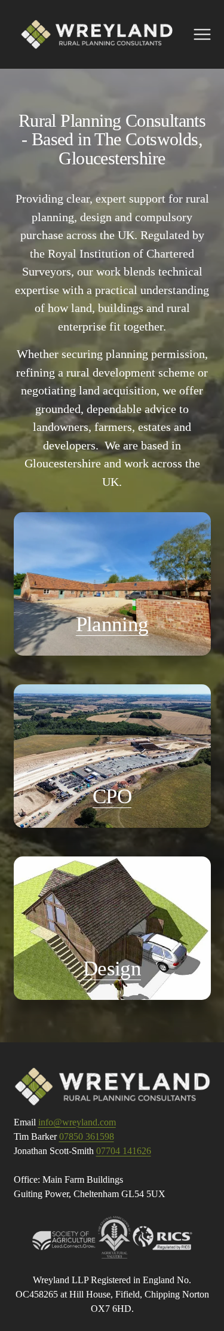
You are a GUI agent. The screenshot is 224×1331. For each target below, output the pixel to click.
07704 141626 (123, 1151)
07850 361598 (86, 1136)
